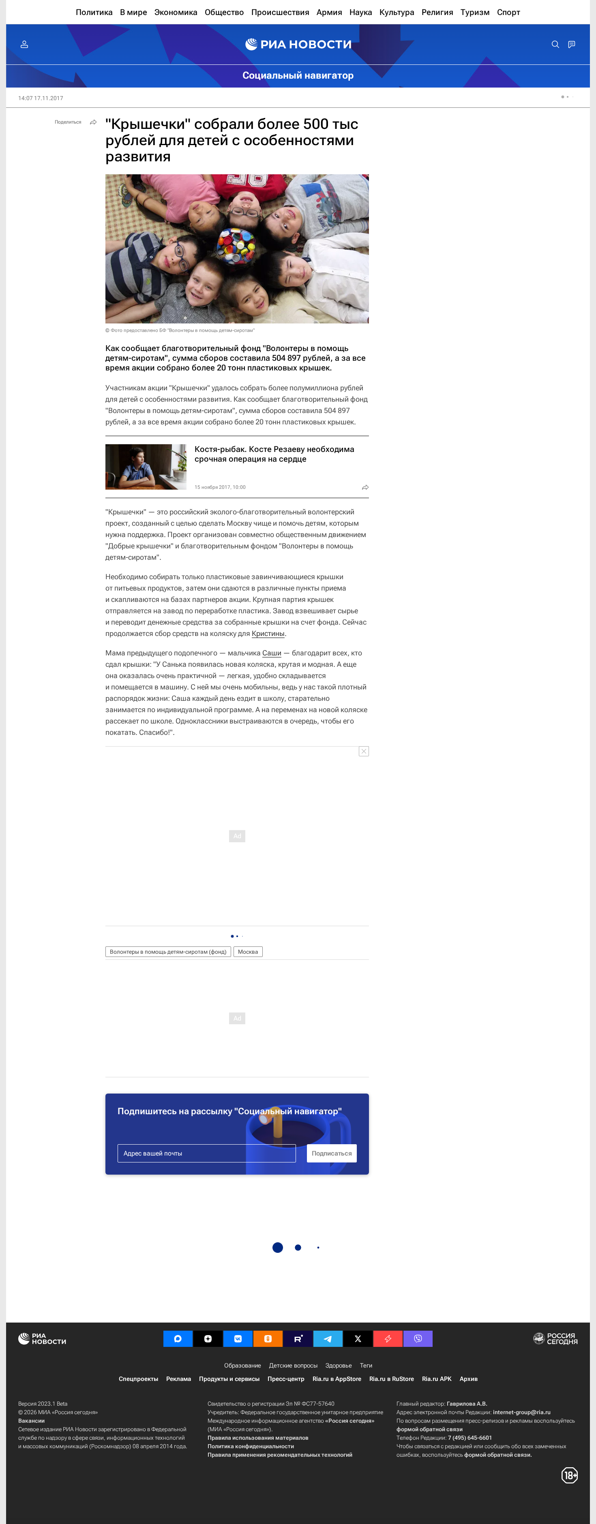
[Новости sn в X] (358, 1339)
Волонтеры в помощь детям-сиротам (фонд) (168, 951)
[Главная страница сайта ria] (298, 44)
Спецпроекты (138, 1379)
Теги (366, 1365)
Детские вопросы (293, 1365)
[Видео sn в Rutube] (298, 1339)
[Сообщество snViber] (418, 1339)
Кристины (268, 633)
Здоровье (339, 1365)
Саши (271, 653)
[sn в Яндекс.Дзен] (208, 1339)
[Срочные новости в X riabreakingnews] (388, 1339)
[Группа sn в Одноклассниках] (268, 1339)
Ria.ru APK (437, 1379)
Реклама (178, 1379)
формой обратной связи (430, 1429)
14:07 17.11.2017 (40, 98)
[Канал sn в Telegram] (328, 1339)
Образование (242, 1365)
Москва (248, 951)
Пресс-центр (286, 1379)
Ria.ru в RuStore (391, 1379)
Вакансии (31, 1420)
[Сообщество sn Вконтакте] (238, 1339)
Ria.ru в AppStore (337, 1379)
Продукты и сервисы (229, 1379)
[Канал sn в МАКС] (178, 1339)
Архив (469, 1379)
